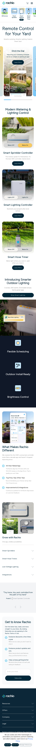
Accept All (8, 744)
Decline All (15, 744)
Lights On (25, 197)
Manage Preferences (25, 744)
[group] (18, 73)
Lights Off (11, 197)
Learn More (18, 62)
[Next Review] (20, 607)
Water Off (11, 145)
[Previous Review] (15, 607)
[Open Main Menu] (32, 3)
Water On (25, 145)
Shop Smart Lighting (18, 295)
